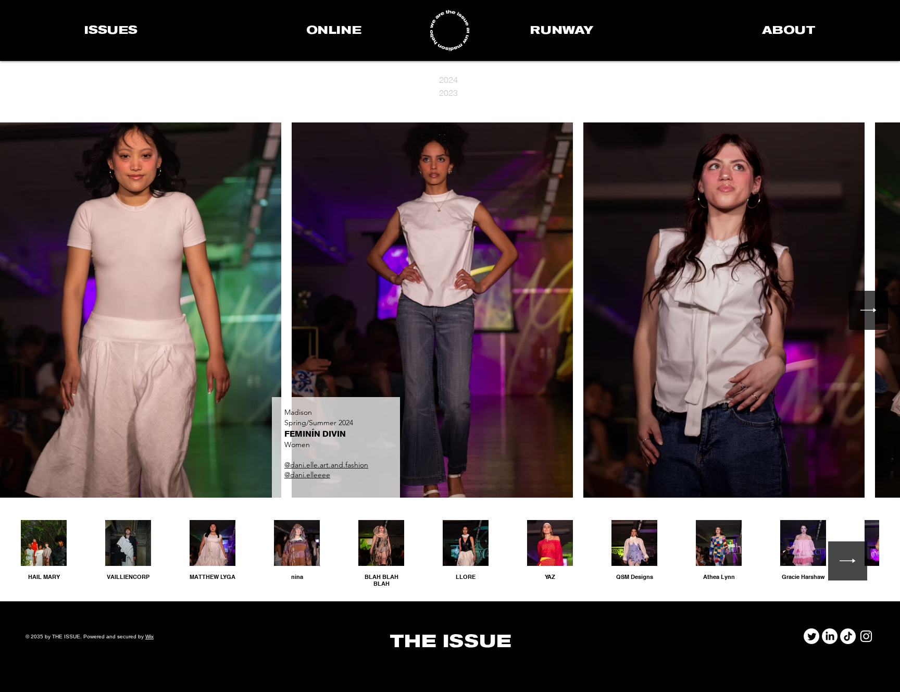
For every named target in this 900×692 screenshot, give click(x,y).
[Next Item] (868, 310)
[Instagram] (866, 636)
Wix (149, 636)
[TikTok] (848, 636)
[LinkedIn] (830, 636)
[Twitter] (811, 636)
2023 (448, 93)
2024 (448, 80)
